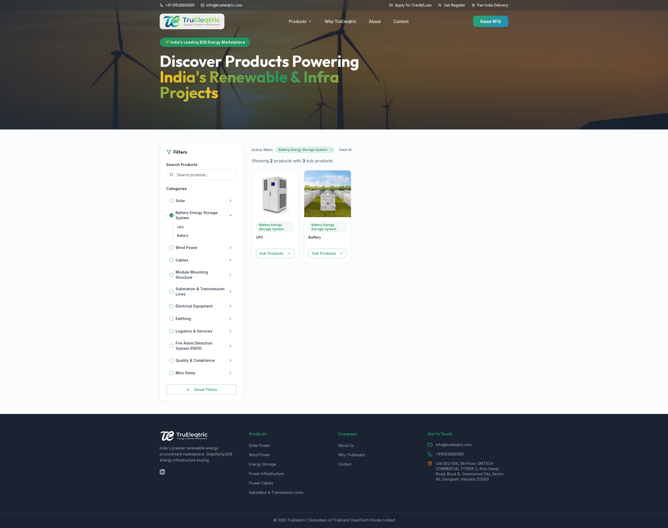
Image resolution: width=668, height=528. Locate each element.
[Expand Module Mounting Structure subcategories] (230, 275)
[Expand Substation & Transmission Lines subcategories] (230, 291)
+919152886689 (450, 454)
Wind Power (187, 247)
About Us (346, 445)
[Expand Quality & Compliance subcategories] (230, 360)
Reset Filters (205, 389)
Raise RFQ (490, 21)
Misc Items (185, 373)
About (375, 21)
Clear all (345, 150)
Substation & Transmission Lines (200, 291)
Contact (401, 21)
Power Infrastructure (266, 473)
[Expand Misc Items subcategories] (230, 373)
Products (297, 21)
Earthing (183, 318)
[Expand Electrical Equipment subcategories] (230, 306)
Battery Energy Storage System (197, 215)
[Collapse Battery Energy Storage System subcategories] (230, 215)
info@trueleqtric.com (454, 444)
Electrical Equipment (194, 306)
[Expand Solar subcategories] (230, 201)
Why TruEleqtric (340, 21)
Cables (182, 260)
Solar (180, 200)
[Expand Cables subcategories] (230, 260)
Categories (176, 188)
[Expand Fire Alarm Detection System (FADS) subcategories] (230, 346)
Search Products (182, 164)
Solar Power (259, 445)
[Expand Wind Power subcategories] (230, 248)
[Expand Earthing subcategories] (230, 319)
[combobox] (275, 253)
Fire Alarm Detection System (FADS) (194, 346)
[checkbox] (171, 201)
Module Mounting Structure (192, 275)
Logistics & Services (194, 331)
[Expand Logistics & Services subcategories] (230, 331)
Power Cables (261, 483)
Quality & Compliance (195, 360)
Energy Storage (262, 464)
